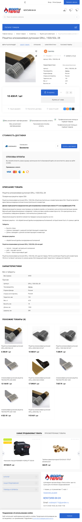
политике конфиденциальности (43, 518)
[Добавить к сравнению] (36, 56)
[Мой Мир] (70, 109)
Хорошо (69, 516)
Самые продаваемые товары (29, 433)
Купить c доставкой (69, 146)
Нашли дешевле (15, 109)
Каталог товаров (12, 27)
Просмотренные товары (55, 433)
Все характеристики (69, 65)
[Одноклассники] (67, 109)
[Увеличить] (20, 67)
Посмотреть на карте (50, 493)
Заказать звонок (71, 2)
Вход (49, 2)
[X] (73, 109)
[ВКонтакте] (65, 109)
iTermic (67, 71)
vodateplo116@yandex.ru (59, 502)
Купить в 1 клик (58, 100)
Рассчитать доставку (35, 109)
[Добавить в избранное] (36, 51)
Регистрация (57, 2)
